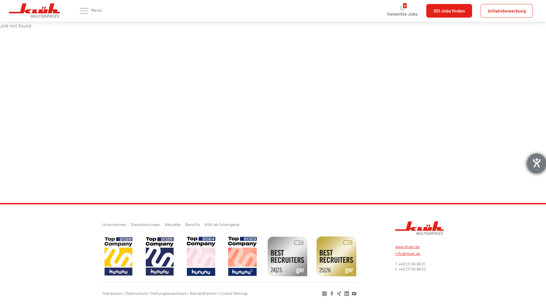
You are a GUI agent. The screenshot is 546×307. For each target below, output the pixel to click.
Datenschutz (137, 293)
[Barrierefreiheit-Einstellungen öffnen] (536, 163)
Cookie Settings (234, 293)
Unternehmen (114, 224)
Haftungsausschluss (169, 293)
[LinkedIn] (345, 293)
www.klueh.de (407, 246)
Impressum (112, 293)
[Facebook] (330, 293)
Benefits (192, 224)
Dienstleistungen (145, 224)
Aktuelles (173, 224)
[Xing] (338, 293)
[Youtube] (352, 293)
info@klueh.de (407, 253)
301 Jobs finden (449, 10)
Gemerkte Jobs (402, 10)
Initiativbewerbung (507, 10)
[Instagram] (323, 293)
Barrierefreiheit (203, 293)
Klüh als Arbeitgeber (222, 224)
